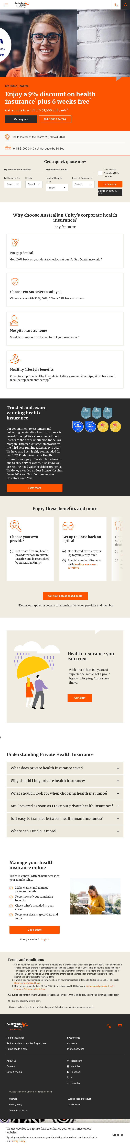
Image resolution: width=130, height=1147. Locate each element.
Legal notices (74, 1104)
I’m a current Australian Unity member (111, 173)
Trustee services (75, 1049)
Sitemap (13, 1099)
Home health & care (17, 1049)
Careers (11, 1066)
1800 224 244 (109, 1026)
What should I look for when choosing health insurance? (59, 793)
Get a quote (110, 184)
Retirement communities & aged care (27, 1043)
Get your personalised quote (65, 595)
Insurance (72, 1043)
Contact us (120, 1026)
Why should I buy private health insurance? (48, 781)
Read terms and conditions (27, 983)
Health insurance (16, 1037)
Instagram (76, 1060)
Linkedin (75, 1083)
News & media (14, 1072)
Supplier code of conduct (79, 1099)
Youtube (75, 1066)
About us (11, 1060)
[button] (21, 119)
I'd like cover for (12, 178)
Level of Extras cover (82, 178)
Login (44, 939)
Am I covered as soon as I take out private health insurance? (62, 806)
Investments (73, 1037)
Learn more (34, 487)
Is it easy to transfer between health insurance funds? (57, 818)
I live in (28, 178)
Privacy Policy (18, 1141)
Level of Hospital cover (54, 180)
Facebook (76, 1072)
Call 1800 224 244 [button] (55, 119)
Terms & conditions (18, 1110)
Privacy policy (15, 1104)
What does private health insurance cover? (47, 768)
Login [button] (125, 4)
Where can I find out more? (34, 831)
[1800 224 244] (116, 4)
